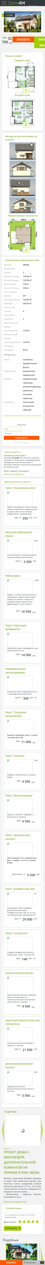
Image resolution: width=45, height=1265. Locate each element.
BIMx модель (12, 575)
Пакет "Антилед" (15, 755)
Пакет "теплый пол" (16, 933)
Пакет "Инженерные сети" (20, 487)
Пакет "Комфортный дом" (20, 888)
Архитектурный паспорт (19, 972)
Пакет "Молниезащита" (19, 795)
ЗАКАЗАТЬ (23, 39)
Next (39, 22)
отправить (11, 1228)
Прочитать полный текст (14, 474)
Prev (6, 22)
